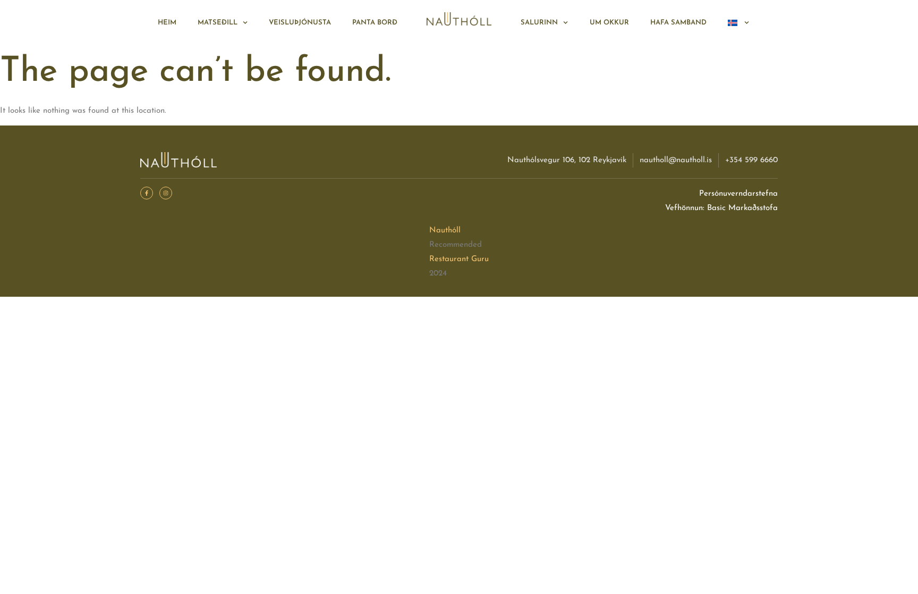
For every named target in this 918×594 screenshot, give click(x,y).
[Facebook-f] (146, 193)
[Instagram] (165, 193)
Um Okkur (609, 22)
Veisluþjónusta (300, 22)
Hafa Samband (678, 22)
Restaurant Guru (459, 259)
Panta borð (374, 22)
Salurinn (539, 22)
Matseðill (217, 22)
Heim (167, 22)
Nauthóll (445, 231)
